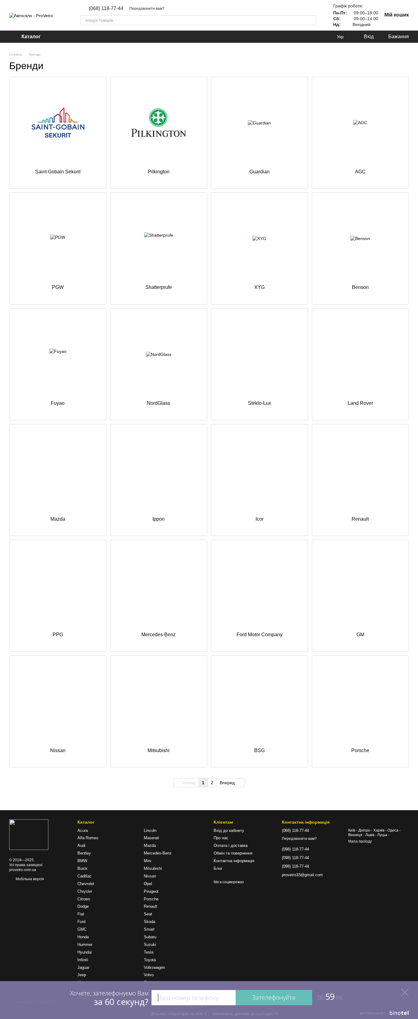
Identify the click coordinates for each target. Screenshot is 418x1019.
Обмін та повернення (233, 853)
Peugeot (151, 891)
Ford (81, 921)
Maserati (151, 838)
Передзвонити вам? (146, 8)
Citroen (83, 899)
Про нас (221, 838)
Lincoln (150, 830)
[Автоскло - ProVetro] (28, 835)
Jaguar (83, 967)
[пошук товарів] (311, 20)
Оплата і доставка (231, 845)
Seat (148, 914)
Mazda (150, 845)
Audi (81, 845)
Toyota (150, 960)
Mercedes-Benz (158, 853)
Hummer (84, 944)
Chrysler (84, 891)
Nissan (150, 876)
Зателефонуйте (274, 997)
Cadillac (84, 876)
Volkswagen (154, 967)
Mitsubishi (153, 868)
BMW (82, 860)
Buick (82, 868)
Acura (82, 830)
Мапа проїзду (360, 841)
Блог (218, 868)
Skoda (149, 921)
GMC (82, 929)
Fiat (80, 914)
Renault (150, 906)
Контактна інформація (234, 860)
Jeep (81, 975)
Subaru (150, 937)
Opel (148, 883)
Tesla (148, 952)
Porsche (151, 899)
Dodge (83, 906)
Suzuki (150, 944)
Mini (147, 860)
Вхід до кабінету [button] (229, 830)
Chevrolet (85, 883)
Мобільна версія (29, 879)
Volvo (149, 975)
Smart (149, 929)
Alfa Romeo (87, 838)
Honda (83, 937)
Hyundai (84, 952)
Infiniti (82, 960)
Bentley (84, 853)
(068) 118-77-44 (106, 8)
